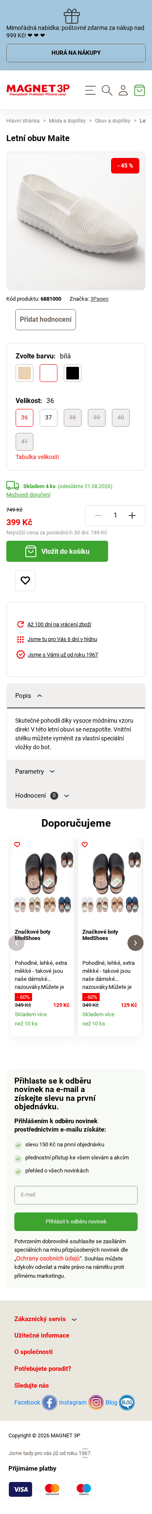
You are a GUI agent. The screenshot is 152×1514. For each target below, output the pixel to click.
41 (24, 441)
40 (120, 417)
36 (24, 417)
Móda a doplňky (67, 121)
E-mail (28, 1194)
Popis (23, 696)
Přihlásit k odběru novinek (76, 1221)
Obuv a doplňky (112, 121)
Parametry (29, 771)
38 (72, 417)
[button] (16, 943)
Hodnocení (35, 795)
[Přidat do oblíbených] (25, 580)
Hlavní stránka (23, 121)
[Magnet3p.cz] (38, 90)
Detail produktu (65, 1027)
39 (96, 417)
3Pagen (99, 299)
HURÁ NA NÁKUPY (76, 52)
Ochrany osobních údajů (48, 1258)
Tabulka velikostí (37, 457)
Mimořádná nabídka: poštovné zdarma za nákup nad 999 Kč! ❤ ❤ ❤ (75, 31)
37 (48, 417)
